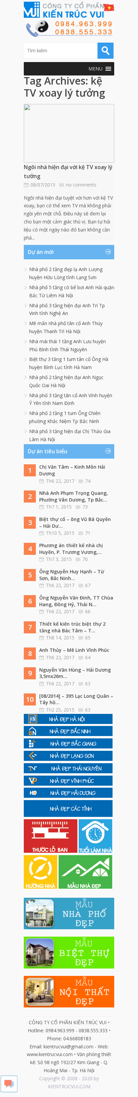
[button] (95, 68)
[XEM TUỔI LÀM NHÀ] (95, 851)
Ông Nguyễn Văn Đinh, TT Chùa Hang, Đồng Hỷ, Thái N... (76, 601)
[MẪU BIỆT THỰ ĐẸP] (69, 966)
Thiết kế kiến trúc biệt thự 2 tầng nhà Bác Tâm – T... (72, 627)
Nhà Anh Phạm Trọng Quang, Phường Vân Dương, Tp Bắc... (73, 496)
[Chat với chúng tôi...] (9, 1090)
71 (87, 533)
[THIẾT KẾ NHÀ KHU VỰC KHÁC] (68, 815)
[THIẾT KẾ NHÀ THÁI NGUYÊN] (68, 771)
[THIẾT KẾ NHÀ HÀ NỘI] (68, 722)
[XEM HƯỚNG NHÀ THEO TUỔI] (41, 887)
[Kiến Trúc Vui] (69, 10)
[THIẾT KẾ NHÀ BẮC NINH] (68, 734)
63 (87, 683)
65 (87, 637)
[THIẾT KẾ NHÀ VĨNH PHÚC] (68, 784)
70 (85, 559)
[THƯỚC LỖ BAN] (51, 851)
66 (87, 611)
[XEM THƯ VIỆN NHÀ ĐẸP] (85, 887)
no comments (81, 184)
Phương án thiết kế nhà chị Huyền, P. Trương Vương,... (71, 548)
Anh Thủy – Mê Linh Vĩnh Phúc (74, 650)
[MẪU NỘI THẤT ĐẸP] (69, 1005)
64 (87, 657)
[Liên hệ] (69, 35)
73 (85, 507)
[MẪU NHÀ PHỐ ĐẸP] (69, 927)
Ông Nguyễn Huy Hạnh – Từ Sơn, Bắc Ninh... (71, 574)
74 (87, 481)
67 (87, 585)
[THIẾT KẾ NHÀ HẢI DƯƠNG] (68, 796)
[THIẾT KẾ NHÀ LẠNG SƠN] (68, 759)
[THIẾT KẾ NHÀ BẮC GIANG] (68, 746)
